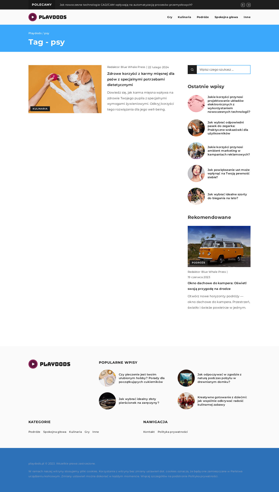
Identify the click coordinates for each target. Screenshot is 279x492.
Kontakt (149, 432)
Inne (247, 17)
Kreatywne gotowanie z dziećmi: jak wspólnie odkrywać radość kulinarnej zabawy (222, 400)
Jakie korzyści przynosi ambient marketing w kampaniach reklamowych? (229, 150)
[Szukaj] (192, 69)
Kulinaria (184, 17)
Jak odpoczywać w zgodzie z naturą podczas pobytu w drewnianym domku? (220, 378)
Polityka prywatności (173, 432)
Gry (169, 17)
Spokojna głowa (226, 17)
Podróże (203, 17)
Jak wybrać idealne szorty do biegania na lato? (227, 196)
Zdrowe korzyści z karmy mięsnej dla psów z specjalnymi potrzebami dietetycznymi (141, 79)
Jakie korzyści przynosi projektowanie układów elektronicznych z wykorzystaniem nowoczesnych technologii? (229, 104)
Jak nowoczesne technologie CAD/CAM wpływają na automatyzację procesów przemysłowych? (126, 4)
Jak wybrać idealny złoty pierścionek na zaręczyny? (139, 400)
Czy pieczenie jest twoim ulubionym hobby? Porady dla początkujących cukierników (142, 378)
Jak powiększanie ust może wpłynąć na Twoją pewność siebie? (229, 173)
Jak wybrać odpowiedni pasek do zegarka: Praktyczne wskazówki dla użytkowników (228, 128)
